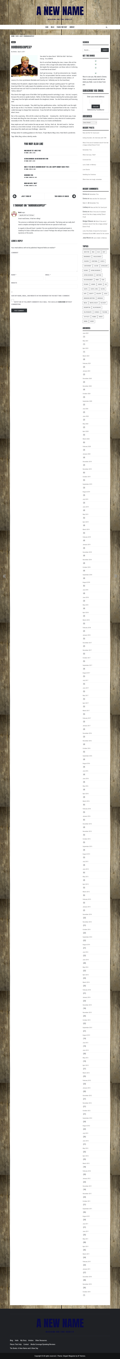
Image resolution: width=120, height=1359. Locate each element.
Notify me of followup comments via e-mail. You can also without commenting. (41, 303)
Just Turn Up (26, 196)
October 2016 (86, 748)
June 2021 (86, 333)
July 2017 (85, 680)
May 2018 (85, 605)
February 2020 (87, 446)
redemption (87, 307)
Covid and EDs (87, 160)
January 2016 (86, 816)
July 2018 (85, 590)
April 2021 (86, 348)
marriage (100, 298)
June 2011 (86, 1231)
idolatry (98, 293)
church (102, 261)
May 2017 (85, 695)
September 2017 (87, 665)
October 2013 (86, 1020)
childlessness (97, 256)
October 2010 (86, 1292)
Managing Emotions (89, 298)
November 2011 (87, 1193)
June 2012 (86, 1141)
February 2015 (87, 899)
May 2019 (85, 514)
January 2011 (86, 1269)
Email (48, 275)
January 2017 (86, 726)
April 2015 (86, 884)
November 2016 (87, 741)
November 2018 (87, 559)
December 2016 (87, 733)
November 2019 (87, 469)
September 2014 (87, 937)
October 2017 (86, 658)
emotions (98, 275)
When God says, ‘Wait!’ (30, 183)
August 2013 (86, 1035)
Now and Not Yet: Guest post (32, 151)
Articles (30, 1340)
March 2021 (86, 356)
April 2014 (86, 975)
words (101, 316)
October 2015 (86, 839)
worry (92, 321)
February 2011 (87, 1261)
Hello (52, 27)
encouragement (88, 279)
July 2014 (85, 952)
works (85, 321)
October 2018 (86, 567)
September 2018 (87, 575)
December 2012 (87, 1095)
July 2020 (85, 409)
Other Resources (41, 1340)
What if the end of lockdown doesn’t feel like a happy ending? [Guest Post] (46, 167)
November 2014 (87, 922)
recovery (103, 303)
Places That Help (62, 27)
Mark (20, 212)
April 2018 (86, 612)
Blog (47, 27)
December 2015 (87, 824)
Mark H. (85, 203)
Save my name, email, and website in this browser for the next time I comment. (40, 296)
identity (29, 136)
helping (103, 289)
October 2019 (86, 477)
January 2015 (86, 907)
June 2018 (86, 597)
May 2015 (85, 876)
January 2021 (86, 371)
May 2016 (85, 786)
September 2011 (87, 1209)
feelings (86, 284)
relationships (88, 312)
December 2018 (87, 552)
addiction (86, 252)
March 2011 (86, 1254)
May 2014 (85, 967)
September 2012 (87, 1118)
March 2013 (86, 1073)
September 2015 (87, 846)
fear (103, 279)
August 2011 (86, 1216)
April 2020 (86, 431)
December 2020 (87, 378)
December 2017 (87, 643)
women (94, 316)
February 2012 (87, 1171)
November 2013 (87, 1012)
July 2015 (85, 861)
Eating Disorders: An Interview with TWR (36, 159)
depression (104, 266)
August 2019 (86, 492)
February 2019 (87, 537)
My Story (23, 1340)
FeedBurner (100, 110)
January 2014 (86, 997)
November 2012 (87, 1103)
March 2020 (86, 439)
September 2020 (87, 401)
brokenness (87, 256)
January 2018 (86, 635)
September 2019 (87, 484)
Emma (15, 52)
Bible (16, 136)
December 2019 (87, 461)
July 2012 (85, 1133)
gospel (86, 289)
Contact (72, 27)
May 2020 (85, 424)
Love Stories (86, 169)
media (34, 136)
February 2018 (87, 627)
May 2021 (85, 341)
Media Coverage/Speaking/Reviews (43, 1344)
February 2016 (87, 809)
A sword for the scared (102, 233)
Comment (14, 253)
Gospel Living (94, 289)
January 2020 (86, 454)
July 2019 (85, 499)
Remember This (28, 175)
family (97, 279)
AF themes (81, 1356)
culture (24, 136)
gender (100, 284)
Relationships (97, 307)
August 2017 (86, 673)
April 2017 (86, 703)
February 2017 (87, 718)
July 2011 (85, 1224)
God (106, 284)
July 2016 (85, 771)
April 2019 (86, 522)
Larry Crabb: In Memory (89, 165)
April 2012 (86, 1156)
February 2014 (87, 990)
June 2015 (86, 869)
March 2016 (86, 801)
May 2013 (85, 1058)
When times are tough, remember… (92, 179)
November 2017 (87, 650)
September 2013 (87, 1027)
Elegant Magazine (69, 1356)
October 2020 (86, 393)
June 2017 (86, 688)
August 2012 (86, 1126)
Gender (93, 284)
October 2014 (86, 929)
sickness (96, 312)
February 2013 (87, 1080)
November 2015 (87, 831)
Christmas (94, 261)
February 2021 (87, 363)
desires (86, 270)
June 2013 (86, 1050)
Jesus (105, 293)
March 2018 (86, 620)
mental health (94, 303)
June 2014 (86, 960)
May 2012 (85, 1148)
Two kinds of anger (62, 196)
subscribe (62, 302)
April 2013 (86, 1065)
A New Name (60, 10)
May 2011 (85, 1239)
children (86, 261)
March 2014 (86, 982)
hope (85, 293)
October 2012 (86, 1110)
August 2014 (86, 944)
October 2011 (86, 1201)
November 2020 (87, 386)
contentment (87, 266)
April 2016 (86, 793)
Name (13, 275)
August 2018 (86, 582)
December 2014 (87, 914)
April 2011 (86, 1246)
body (104, 252)
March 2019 (86, 529)
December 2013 (87, 1005)
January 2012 (86, 1178)
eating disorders (95, 270)
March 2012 (86, 1163)
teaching (104, 312)
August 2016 (86, 763)
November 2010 (87, 1284)
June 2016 (86, 778)
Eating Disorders (88, 275)
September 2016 (87, 756)
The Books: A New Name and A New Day (24, 1348)
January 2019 (86, 544)
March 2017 (86, 710)
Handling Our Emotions (89, 174)
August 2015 (86, 854)
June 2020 (86, 416)
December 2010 (87, 1277)
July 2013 (85, 1043)
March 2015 (86, 892)
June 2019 (86, 507)
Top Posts (87, 316)
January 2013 (86, 1088)
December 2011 (87, 1186)
